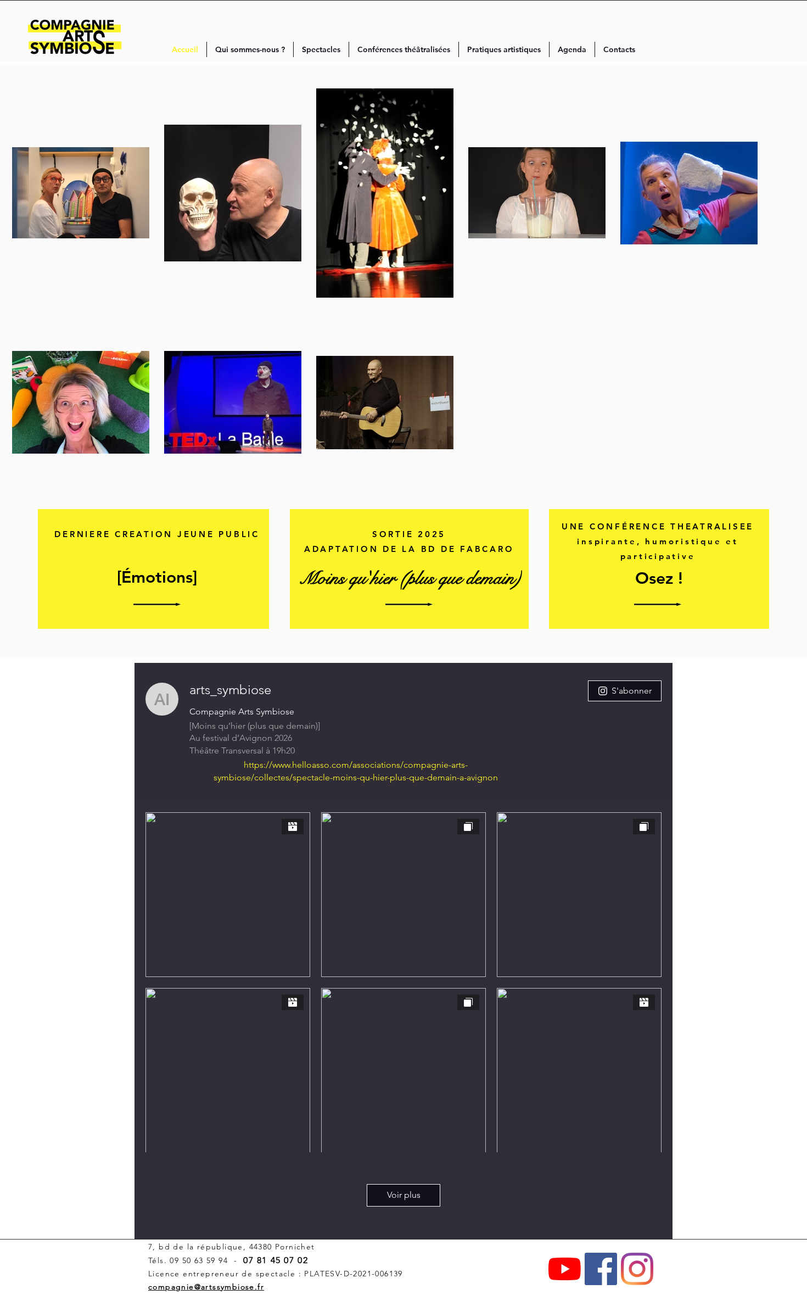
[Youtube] (564, 1269)
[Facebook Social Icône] (601, 1269)
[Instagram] (637, 1269)
